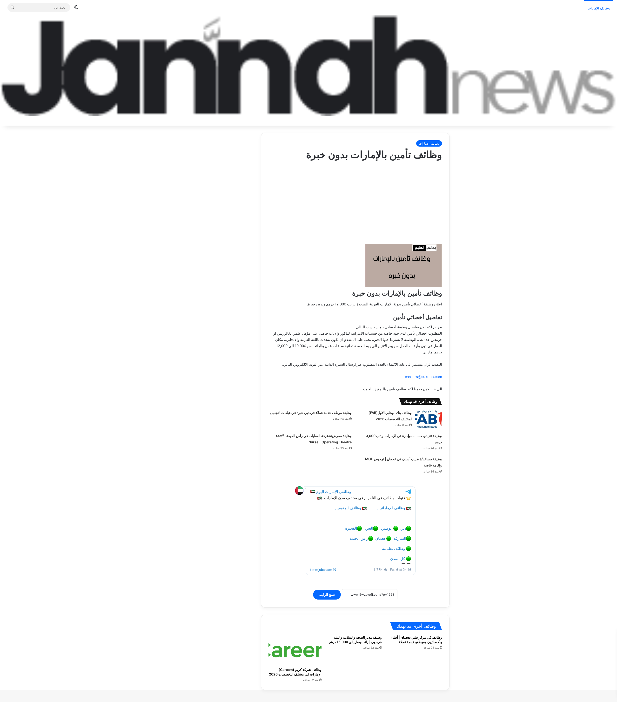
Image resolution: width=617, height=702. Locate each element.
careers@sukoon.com (423, 376)
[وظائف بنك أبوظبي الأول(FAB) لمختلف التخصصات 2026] (428, 419)
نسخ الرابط (327, 595)
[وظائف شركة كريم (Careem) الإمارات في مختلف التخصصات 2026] (295, 650)
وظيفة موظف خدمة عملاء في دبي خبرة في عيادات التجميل (311, 413)
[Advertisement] (355, 200)
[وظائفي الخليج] (308, 65)
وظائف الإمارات (599, 8)
